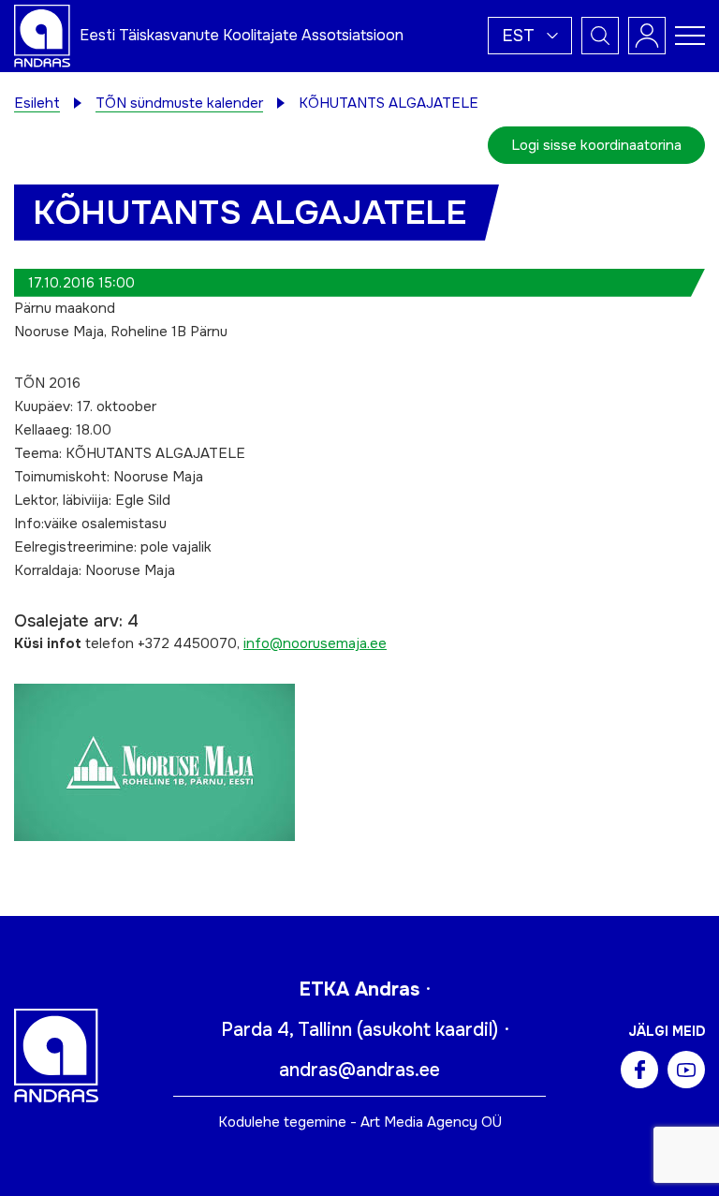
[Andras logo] (42, 34)
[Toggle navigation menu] (690, 36)
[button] (530, 35)
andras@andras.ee (359, 1070)
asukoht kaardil (427, 1029)
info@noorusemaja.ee (315, 643)
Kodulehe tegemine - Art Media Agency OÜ (360, 1122)
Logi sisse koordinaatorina (596, 145)
